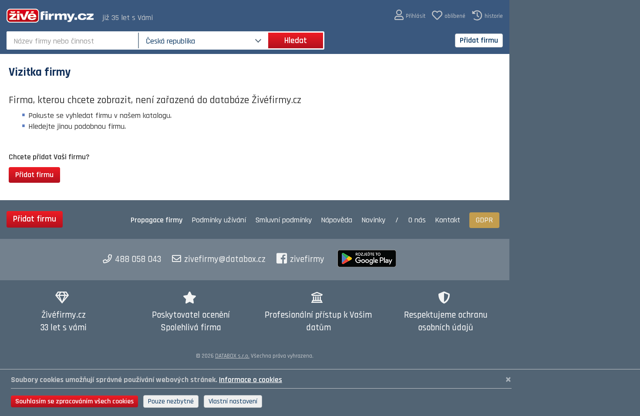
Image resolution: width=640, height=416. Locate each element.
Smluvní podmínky (283, 220)
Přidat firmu (479, 40)
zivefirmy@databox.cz (225, 259)
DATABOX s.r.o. (232, 356)
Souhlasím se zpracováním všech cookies (74, 401)
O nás (417, 220)
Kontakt (447, 220)
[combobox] (73, 40)
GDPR (484, 220)
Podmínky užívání (219, 220)
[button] (409, 15)
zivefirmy (307, 259)
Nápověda (336, 220)
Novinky (373, 220)
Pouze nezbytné (171, 401)
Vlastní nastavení (233, 401)
